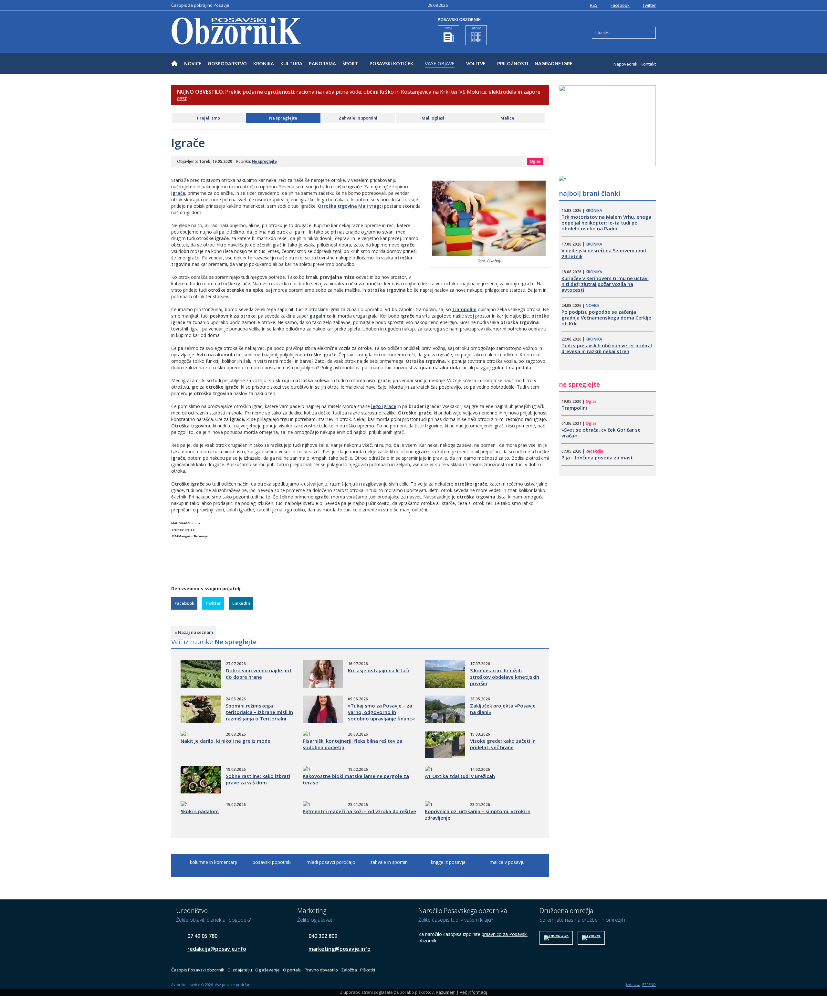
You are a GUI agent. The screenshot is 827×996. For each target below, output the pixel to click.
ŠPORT (350, 63)
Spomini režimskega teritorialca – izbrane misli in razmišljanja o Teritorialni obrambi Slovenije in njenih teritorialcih (259, 718)
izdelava (633, 984)
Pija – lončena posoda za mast (597, 457)
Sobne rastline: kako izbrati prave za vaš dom (258, 779)
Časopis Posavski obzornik (197, 970)
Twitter (649, 5)
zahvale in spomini (389, 862)
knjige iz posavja (448, 862)
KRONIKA (263, 63)
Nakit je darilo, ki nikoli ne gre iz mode (225, 741)
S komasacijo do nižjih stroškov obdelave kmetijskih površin (504, 677)
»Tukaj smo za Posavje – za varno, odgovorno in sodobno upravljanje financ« (381, 712)
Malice (507, 118)
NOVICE (192, 63)
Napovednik (625, 64)
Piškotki (367, 970)
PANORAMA (322, 63)
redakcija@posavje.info (216, 948)
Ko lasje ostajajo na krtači (378, 670)
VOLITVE (476, 63)
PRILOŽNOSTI (512, 63)
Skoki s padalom (200, 811)
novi (448, 28)
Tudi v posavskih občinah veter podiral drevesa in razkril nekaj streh (606, 348)
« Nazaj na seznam (193, 632)
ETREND (649, 984)
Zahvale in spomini (358, 118)
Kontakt (648, 64)
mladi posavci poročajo (331, 862)
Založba (349, 970)
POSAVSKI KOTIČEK (391, 63)
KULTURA (291, 63)
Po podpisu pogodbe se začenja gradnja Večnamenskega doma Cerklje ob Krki (606, 318)
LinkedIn (241, 603)
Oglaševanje (267, 970)
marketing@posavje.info (340, 948)
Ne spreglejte (283, 118)
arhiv (476, 28)
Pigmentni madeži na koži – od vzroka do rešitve (359, 811)
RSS (594, 5)
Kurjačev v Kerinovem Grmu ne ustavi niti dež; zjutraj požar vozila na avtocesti (605, 284)
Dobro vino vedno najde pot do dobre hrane (259, 673)
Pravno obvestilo (321, 970)
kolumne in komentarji (213, 862)
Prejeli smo (208, 118)
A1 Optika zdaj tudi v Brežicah (460, 776)
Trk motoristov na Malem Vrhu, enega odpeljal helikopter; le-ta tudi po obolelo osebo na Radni (606, 223)
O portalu (292, 970)
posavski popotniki (272, 862)
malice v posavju (507, 862)
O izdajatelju (239, 970)
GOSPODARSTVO (227, 63)
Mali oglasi (433, 118)
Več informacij (473, 992)
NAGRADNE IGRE (553, 63)
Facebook (620, 5)
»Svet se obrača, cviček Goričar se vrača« (601, 432)
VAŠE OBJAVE (440, 63)
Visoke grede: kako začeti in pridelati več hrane (503, 744)
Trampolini (574, 407)
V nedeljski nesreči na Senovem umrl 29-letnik (603, 253)
